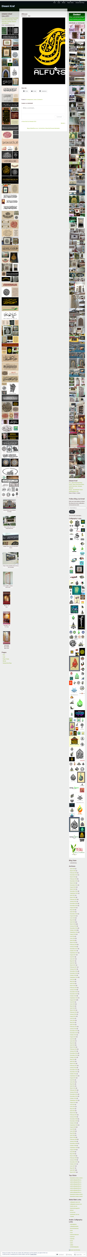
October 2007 (73, 1164)
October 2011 (73, 1073)
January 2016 (73, 989)
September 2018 (74, 932)
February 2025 (73, 872)
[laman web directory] (74, 1250)
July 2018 (72, 936)
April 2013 (72, 1045)
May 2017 (72, 961)
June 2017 (72, 959)
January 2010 (73, 1116)
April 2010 (72, 1110)
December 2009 (74, 1119)
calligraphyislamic (74, 1226)
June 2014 (72, 1020)
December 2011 (73, 1069)
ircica (71, 1232)
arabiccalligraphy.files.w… (76, 1180)
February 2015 (73, 1012)
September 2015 (74, 998)
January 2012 (73, 1067)
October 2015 (73, 995)
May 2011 (72, 1084)
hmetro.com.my (73, 1206)
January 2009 (73, 1141)
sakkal (71, 1244)
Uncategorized (29, 99)
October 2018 (73, 930)
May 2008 (72, 1153)
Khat (54, 2)
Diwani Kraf (8, 6)
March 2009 (73, 1137)
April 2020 (72, 911)
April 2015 (72, 1008)
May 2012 (72, 1059)
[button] (72, 26)
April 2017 (72, 963)
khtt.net (71, 1210)
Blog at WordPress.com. (32, 128)
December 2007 (74, 1162)
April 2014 (72, 1024)
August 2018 (73, 934)
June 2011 (72, 1082)
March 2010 (73, 1112)
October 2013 (73, 1034)
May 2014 (72, 1022)
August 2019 (73, 915)
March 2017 (73, 965)
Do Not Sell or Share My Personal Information (49, 128)
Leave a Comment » (38, 99)
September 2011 (74, 1075)
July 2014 (72, 1018)
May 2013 (72, 1043)
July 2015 (72, 1002)
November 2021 (74, 891)
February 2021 (73, 899)
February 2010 (73, 1114)
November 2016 (74, 973)
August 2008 (73, 1149)
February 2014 (73, 1026)
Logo (59, 2)
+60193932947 (5, 23)
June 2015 (72, 1004)
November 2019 (74, 913)
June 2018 (72, 938)
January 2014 (73, 1028)
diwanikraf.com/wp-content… (76, 1178)
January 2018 (73, 946)
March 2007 (73, 1172)
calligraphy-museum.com (76, 1204)
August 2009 (73, 1127)
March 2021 (73, 897)
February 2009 (73, 1139)
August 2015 (73, 1000)
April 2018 (72, 940)
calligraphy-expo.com (75, 1202)
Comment (59, 116)
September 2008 (74, 1147)
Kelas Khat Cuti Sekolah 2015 (29, 121)
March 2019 (73, 924)
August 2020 (73, 907)
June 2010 (72, 1106)
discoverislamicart (74, 1228)
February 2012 (73, 1065)
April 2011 (72, 1086)
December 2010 (74, 1094)
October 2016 (73, 975)
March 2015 (73, 1010)
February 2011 (73, 1090)
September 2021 (74, 893)
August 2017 (73, 954)
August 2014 (73, 1016)
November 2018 (74, 928)
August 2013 (73, 1036)
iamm (71, 1230)
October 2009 (73, 1123)
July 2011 (72, 1080)
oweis (71, 1242)
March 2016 (73, 985)
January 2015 (73, 1014)
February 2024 (73, 879)
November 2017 (74, 948)
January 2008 (73, 1160)
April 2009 (72, 1135)
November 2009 (74, 1121)
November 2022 (74, 885)
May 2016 (72, 981)
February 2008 (73, 1157)
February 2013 (73, 1049)
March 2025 (73, 870)
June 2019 (72, 918)
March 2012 (73, 1063)
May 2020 (72, 909)
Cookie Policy (33, 1254)
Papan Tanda (70, 2)
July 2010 (72, 1104)
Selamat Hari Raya (80, 2)
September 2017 (74, 952)
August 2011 (73, 1077)
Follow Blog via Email (77, 499)
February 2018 (73, 944)
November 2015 (74, 993)
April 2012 (72, 1061)
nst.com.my (72, 1212)
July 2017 (72, 956)
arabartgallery (73, 1224)
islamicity (72, 1238)
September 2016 (74, 977)
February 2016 (73, 987)
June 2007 (72, 1166)
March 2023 (73, 883)
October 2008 (73, 1145)
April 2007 (72, 1170)
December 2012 (74, 1053)
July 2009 (72, 1129)
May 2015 (72, 1006)
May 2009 (72, 1133)
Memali (62, 123)
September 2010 (74, 1100)
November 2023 (74, 881)
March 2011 (73, 1088)
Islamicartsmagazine (75, 1208)
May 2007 (72, 1168)
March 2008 (73, 1155)
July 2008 (72, 1151)
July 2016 (72, 979)
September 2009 (74, 1125)
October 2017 (73, 950)
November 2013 (74, 1032)
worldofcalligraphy (74, 1247)
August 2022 (73, 887)
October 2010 (73, 1098)
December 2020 (74, 903)
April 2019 (72, 922)
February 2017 (73, 967)
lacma (71, 1240)
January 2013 (73, 1051)
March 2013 (73, 1047)
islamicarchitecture (74, 1234)
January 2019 (73, 926)
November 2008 (74, 1143)
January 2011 (73, 1092)
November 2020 (74, 905)
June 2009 (72, 1131)
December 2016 (74, 971)
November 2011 (73, 1071)
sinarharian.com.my (74, 1214)
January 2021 (73, 901)
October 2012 (73, 1057)
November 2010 (74, 1096)
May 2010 (72, 1108)
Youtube (72, 1216)
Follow (72, 511)
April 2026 (72, 868)
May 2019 (72, 920)
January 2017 (73, 969)
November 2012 (74, 1055)
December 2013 (74, 1030)
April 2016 (72, 983)
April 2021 (72, 895)
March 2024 (73, 877)
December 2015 (74, 991)
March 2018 (73, 942)
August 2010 (73, 1102)
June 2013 (72, 1041)
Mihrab (63, 2)
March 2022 (73, 889)
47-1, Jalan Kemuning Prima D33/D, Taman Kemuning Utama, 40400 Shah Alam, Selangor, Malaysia (10, 20)
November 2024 (74, 874)
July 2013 (72, 1039)
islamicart (72, 1236)
